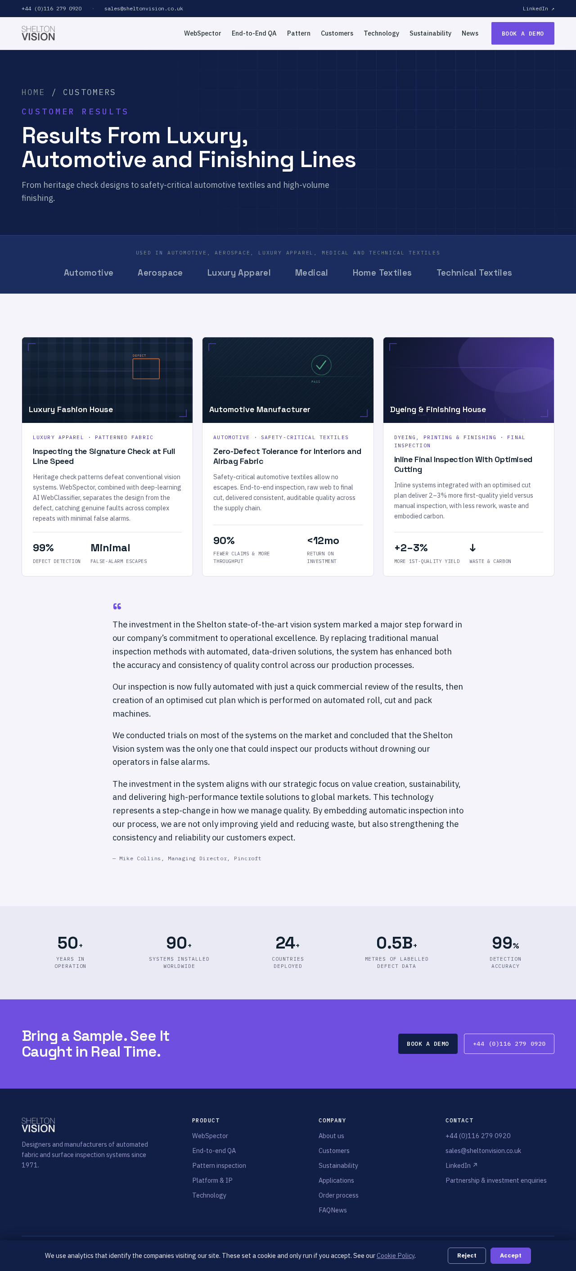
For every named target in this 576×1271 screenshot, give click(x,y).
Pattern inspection (219, 1165)
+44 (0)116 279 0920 (51, 8)
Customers (337, 33)
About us (331, 1135)
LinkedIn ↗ (538, 8)
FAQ (325, 1210)
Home (33, 92)
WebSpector (202, 33)
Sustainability (430, 33)
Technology (381, 33)
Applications (336, 1180)
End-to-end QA (214, 1150)
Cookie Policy (395, 1255)
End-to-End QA (254, 33)
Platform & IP (212, 1180)
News (470, 33)
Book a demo (523, 33)
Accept (511, 1255)
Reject (467, 1255)
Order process (339, 1195)
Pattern (298, 33)
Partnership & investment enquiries (496, 1180)
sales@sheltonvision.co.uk (143, 8)
